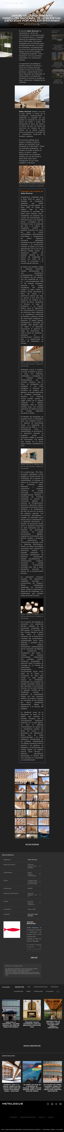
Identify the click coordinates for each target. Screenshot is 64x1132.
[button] (5, 1021)
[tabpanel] (32, 1021)
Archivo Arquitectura (32, 1045)
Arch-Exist (31, 914)
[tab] (19, 987)
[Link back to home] (12, 3)
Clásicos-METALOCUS (40, 986)
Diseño (28, 991)
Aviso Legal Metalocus (28, 1129)
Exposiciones (38, 991)
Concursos (54, 986)
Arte (28, 986)
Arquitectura (19, 986)
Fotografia (49, 991)
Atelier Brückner (33, 31)
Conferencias (18, 991)
